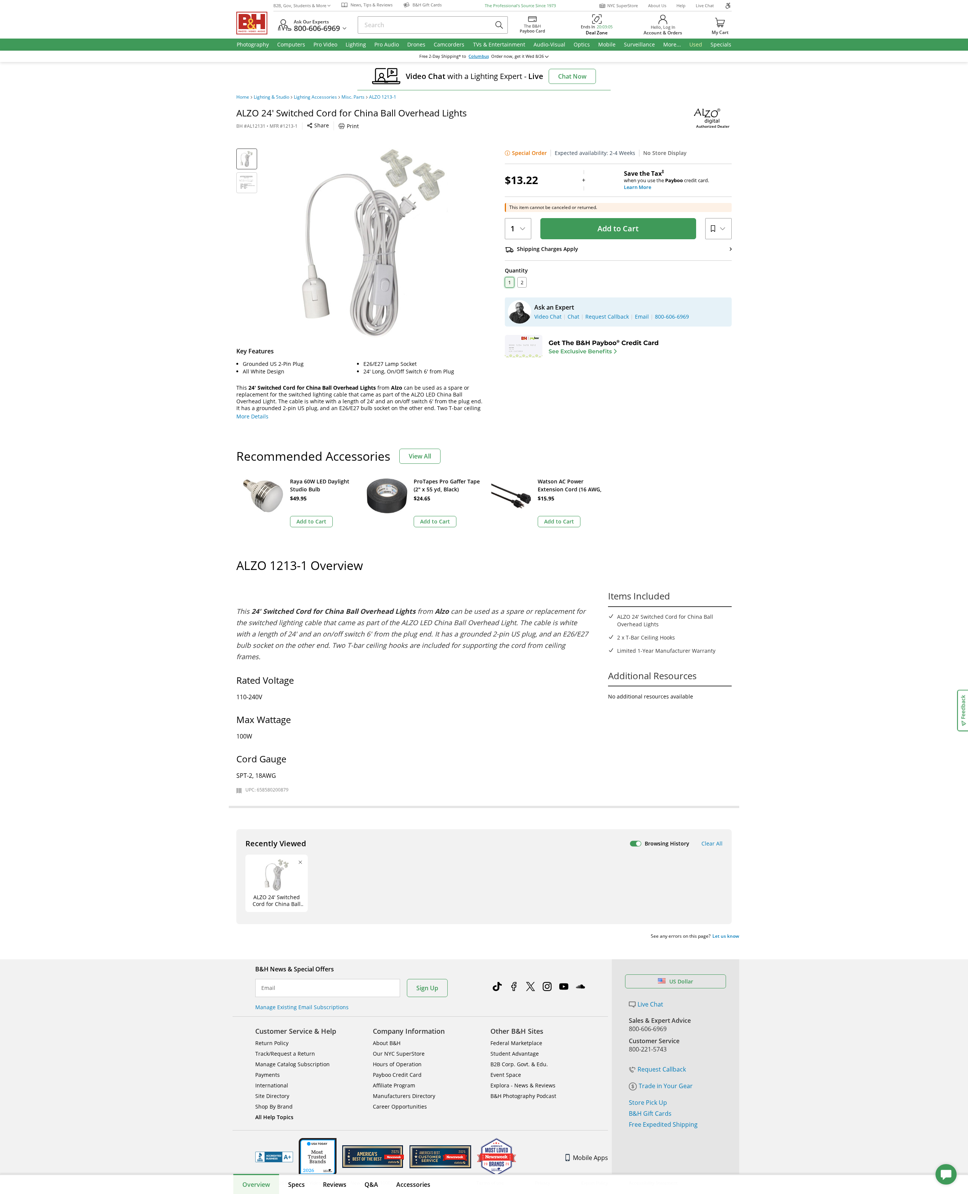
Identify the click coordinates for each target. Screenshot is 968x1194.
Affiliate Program (394, 1085)
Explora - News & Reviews (522, 1085)
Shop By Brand (274, 1106)
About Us (657, 5)
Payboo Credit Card (397, 1074)
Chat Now (572, 76)
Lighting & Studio (271, 97)
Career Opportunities (400, 1106)
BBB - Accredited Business (274, 1157)
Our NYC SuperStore (399, 1053)
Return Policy (272, 1043)
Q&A (371, 1184)
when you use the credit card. (666, 180)
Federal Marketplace (516, 1043)
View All (420, 456)
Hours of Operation (397, 1064)
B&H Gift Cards (650, 1113)
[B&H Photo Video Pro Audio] (254, 23)
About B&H (386, 1043)
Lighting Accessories (315, 97)
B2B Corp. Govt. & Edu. (519, 1064)
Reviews (334, 1184)
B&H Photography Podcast (523, 1096)
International (271, 1085)
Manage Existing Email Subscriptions (302, 1007)
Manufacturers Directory (404, 1096)
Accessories (413, 1184)
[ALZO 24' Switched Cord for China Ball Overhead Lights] (374, 243)
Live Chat (705, 5)
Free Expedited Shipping (663, 1124)
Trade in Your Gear (666, 1086)
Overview (256, 1184)
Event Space (505, 1074)
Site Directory (272, 1096)
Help (681, 5)
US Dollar (681, 981)
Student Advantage (514, 1053)
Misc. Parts (353, 97)
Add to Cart (618, 228)
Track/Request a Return (285, 1053)
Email (268, 988)
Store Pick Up (648, 1102)
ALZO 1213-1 (382, 97)
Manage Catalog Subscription (292, 1064)
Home (242, 97)
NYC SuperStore (622, 5)
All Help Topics (274, 1117)
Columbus (478, 56)
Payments (267, 1074)
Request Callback (662, 1069)
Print (353, 126)
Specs (296, 1184)
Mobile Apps (590, 1158)
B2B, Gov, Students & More (299, 5)
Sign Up (427, 988)
